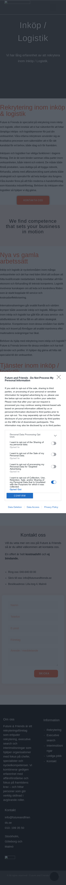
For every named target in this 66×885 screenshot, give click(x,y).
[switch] (53, 443)
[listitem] (33, 435)
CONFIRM (20, 496)
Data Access (33, 507)
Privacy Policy (51, 507)
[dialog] (33, 442)
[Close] (60, 378)
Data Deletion (15, 507)
